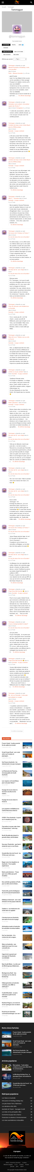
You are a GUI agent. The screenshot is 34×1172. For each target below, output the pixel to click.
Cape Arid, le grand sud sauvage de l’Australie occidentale (9, 956)
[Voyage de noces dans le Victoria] (27, 802)
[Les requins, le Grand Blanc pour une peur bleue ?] (27, 783)
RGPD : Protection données (13, 1162)
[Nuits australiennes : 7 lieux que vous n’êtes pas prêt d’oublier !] (27, 874)
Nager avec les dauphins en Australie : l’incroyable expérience (10, 864)
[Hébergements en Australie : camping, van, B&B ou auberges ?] (27, 985)
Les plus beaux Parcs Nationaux (11, 1103)
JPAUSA (12, 1166)
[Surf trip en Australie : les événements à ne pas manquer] (27, 764)
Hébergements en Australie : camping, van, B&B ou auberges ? (10, 984)
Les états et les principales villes (11, 1112)
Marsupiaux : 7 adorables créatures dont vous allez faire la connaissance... (22, 1067)
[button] (31, 2)
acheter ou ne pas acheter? (15, 371)
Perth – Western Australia (15, 73)
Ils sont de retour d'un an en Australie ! (19, 237)
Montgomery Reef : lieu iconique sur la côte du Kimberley (9, 974)
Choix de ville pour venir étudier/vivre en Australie (18, 307)
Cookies (24, 1162)
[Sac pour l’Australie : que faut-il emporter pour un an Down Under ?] (27, 846)
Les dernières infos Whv (9, 1106)
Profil (14, 44)
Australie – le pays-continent (16, 131)
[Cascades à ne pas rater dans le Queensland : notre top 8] (27, 829)
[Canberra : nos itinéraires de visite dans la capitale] (27, 911)
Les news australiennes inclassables (13, 1120)
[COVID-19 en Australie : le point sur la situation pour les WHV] (27, 820)
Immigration (19, 108)
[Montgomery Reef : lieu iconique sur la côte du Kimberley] (27, 975)
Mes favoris (7, 54)
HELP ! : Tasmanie (13, 198)
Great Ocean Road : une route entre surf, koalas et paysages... (11, 754)
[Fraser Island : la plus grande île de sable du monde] (27, 745)
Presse (27, 1164)
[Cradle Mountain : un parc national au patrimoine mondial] (27, 995)
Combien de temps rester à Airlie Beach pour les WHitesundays (19, 126)
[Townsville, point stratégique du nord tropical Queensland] (27, 893)
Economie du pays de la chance (11, 1115)
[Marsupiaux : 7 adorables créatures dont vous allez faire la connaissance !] (6, 1067)
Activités (6, 44)
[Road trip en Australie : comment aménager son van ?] (27, 1014)
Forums (5, 47)
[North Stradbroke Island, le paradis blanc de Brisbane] (27, 837)
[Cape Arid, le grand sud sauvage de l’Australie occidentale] (27, 956)
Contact (21, 1164)
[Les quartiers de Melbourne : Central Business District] (27, 811)
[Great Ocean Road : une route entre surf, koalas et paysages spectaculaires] (27, 754)
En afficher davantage (25, 95)
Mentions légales (8, 1164)
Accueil (4, 7)
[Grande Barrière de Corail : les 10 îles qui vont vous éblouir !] (27, 855)
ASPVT (22, 1166)
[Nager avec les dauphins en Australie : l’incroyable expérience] (27, 864)
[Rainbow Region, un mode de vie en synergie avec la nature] (27, 1005)
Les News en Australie (8, 1098)
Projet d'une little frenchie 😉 (16, 591)
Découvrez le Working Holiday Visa (12, 1101)
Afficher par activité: (7, 59)
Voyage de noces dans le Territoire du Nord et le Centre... (9, 791)
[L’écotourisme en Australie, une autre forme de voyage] (27, 920)
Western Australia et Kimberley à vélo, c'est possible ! (18, 68)
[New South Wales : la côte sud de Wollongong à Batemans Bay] (27, 966)
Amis (21, 44)
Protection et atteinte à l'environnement (14, 1117)
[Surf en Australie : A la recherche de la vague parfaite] (27, 937)
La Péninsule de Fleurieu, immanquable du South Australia (9, 772)
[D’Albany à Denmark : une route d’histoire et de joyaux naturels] (27, 902)
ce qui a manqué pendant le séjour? (18, 624)
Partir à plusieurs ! (13, 402)
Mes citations (18, 51)
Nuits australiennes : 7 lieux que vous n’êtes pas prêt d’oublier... (10, 873)
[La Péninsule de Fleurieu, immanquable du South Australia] (27, 773)
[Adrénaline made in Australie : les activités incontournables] (27, 929)
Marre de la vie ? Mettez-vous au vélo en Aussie (18, 338)
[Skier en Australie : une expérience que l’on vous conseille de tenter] (27, 946)
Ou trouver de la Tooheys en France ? (18, 233)
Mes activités (7, 51)
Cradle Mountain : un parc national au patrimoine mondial (10, 994)
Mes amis (16, 54)
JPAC (17, 1166)
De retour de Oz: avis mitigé (16, 269)
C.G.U (15, 1164)
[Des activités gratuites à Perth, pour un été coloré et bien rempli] (27, 884)
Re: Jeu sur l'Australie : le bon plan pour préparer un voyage (18, 696)
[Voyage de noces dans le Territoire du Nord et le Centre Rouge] (27, 792)
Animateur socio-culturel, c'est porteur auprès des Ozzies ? (18, 105)
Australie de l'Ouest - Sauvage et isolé (13, 1109)
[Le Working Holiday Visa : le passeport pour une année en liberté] (6, 1077)
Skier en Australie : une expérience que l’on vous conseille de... (9, 946)
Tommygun (11, 65)
